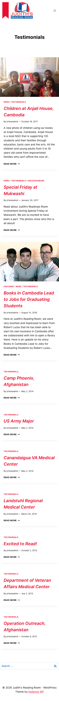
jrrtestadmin (12, 121)
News (6, 102)
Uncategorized (36, 181)
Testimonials (18, 102)
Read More (12, 164)
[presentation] (29, 77)
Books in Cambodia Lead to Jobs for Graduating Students (29, 299)
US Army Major (19, 421)
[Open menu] (54, 10)
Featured (9, 286)
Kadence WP (36, 691)
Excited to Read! (20, 543)
